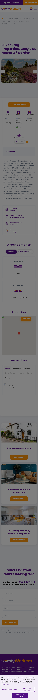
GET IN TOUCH (10, 622)
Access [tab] (7, 368)
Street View (26, 319)
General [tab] (21, 373)
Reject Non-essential (27, 689)
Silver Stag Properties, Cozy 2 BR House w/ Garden (15, 22)
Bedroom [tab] (26, 368)
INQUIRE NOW (19, 104)
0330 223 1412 (27, 581)
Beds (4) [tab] (11, 252)
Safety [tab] (7, 378)
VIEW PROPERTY (19, 457)
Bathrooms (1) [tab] (24, 252)
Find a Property (30, 2)
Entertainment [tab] (10, 373)
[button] (27, 142)
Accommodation (13, 19)
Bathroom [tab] (17, 368)
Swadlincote (29, 19)
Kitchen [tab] (29, 373)
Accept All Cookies (20, 695)
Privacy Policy (6, 684)
